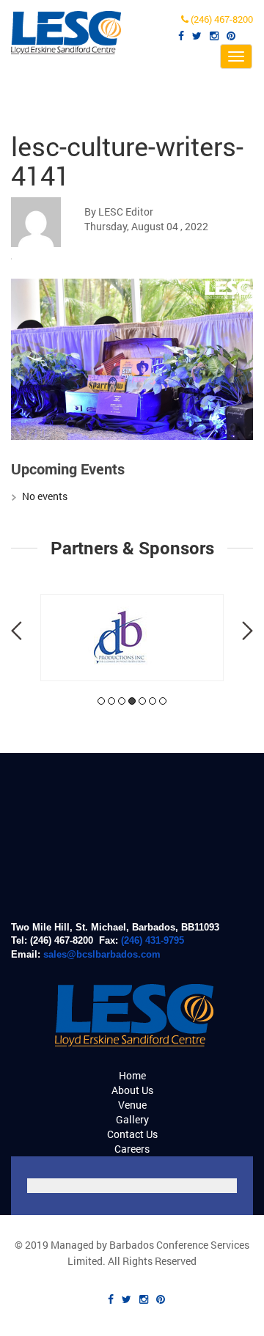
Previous (16, 630)
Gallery (132, 1119)
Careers (132, 1149)
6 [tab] (152, 701)
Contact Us (132, 1134)
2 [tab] (111, 701)
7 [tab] (162, 701)
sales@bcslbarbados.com (102, 954)
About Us (132, 1090)
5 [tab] (142, 701)
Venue (132, 1105)
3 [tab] (121, 701)
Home (132, 1075)
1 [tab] (101, 701)
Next (247, 630)
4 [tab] (132, 701)
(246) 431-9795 (152, 940)
